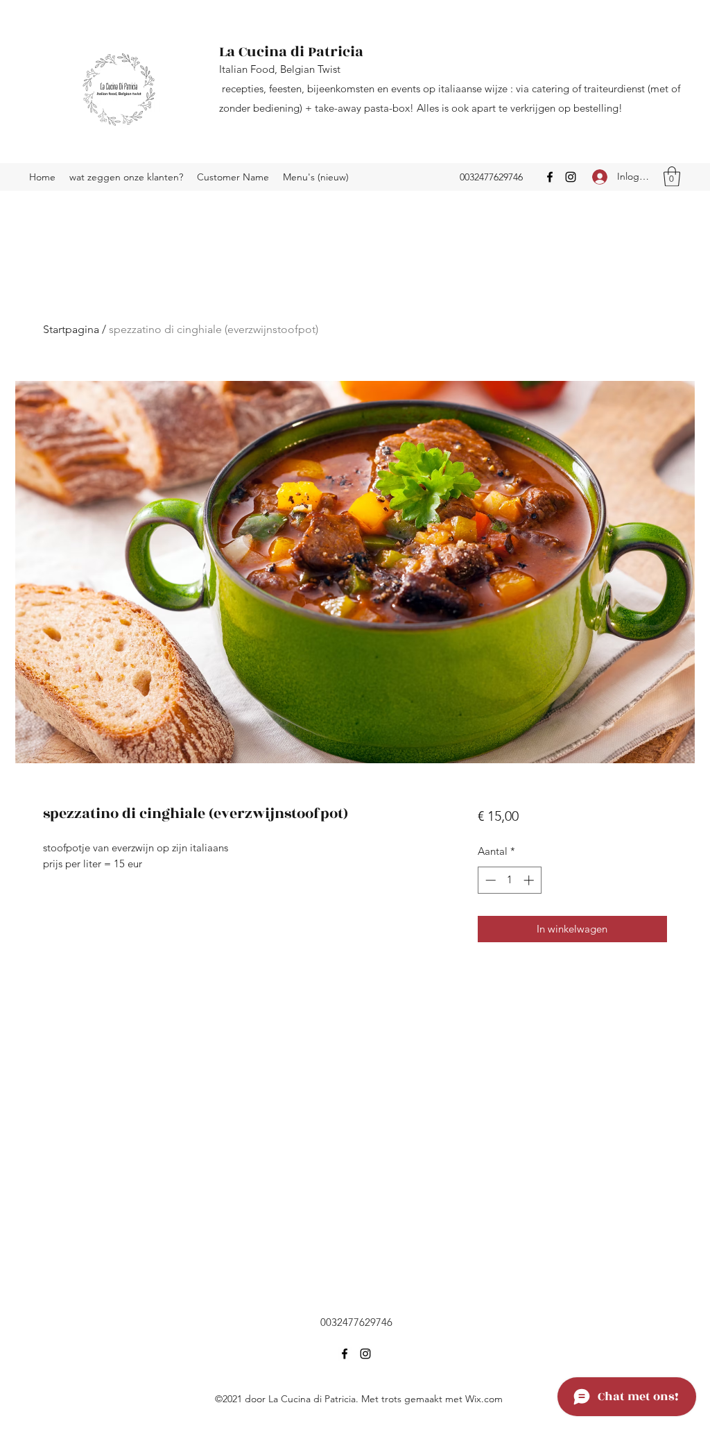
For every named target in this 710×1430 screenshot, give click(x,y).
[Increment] (530, 880)
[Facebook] (550, 177)
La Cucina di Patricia (291, 51)
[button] (672, 177)
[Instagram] (571, 177)
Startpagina (71, 329)
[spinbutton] (509, 880)
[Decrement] (489, 880)
